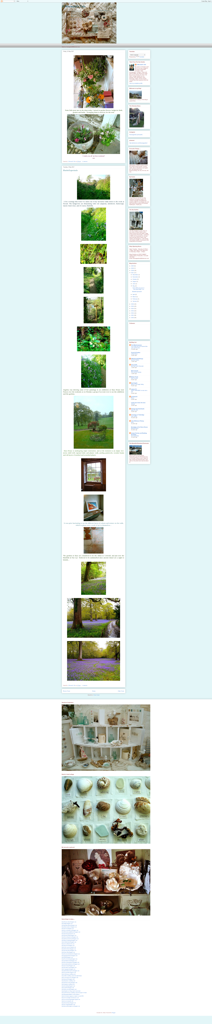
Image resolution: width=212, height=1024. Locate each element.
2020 (132, 266)
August (135, 281)
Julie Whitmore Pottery (137, 421)
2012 (132, 313)
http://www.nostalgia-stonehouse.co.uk (70, 997)
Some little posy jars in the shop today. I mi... (138, 288)
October (135, 279)
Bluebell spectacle (70, 170)
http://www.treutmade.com (67, 1001)
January (135, 301)
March (134, 296)
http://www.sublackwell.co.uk (68, 943)
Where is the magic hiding (137, 384)
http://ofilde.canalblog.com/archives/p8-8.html (72, 975)
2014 (132, 308)
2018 (132, 270)
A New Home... (134, 354)
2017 (132, 272)
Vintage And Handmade (137, 408)
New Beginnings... (135, 435)
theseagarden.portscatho (136, 134)
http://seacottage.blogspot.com (68, 965)
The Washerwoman (136, 345)
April (134, 294)
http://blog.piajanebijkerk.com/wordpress (70, 994)
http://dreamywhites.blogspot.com (69, 950)
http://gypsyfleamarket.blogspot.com (69, 955)
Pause (132, 398)
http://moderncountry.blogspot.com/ (69, 982)
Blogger (113, 1012)
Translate (141, 57)
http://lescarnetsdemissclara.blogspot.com (71, 953)
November (135, 277)
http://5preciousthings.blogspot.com (69, 940)
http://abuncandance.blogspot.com (69, 927)
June (134, 283)
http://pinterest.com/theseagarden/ (138, 143)
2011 (132, 315)
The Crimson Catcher (136, 372)
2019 (132, 268)
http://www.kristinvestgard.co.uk (69, 972)
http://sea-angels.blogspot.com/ (68, 1004)
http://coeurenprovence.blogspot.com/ (70, 977)
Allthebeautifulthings (137, 358)
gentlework (134, 396)
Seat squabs (134, 416)
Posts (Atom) (97, 695)
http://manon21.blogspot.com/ (68, 979)
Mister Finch (134, 377)
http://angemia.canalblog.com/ (68, 984)
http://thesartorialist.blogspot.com (69, 935)
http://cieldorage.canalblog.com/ (69, 974)
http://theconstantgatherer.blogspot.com (70, 962)
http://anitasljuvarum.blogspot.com (69, 960)
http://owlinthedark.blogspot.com (69, 942)
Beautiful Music (135, 428)
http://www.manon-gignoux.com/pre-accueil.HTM (72, 996)
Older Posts (121, 691)
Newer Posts (66, 691)
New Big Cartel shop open (137, 366)
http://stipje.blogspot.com (67, 923)
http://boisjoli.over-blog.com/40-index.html (71, 991)
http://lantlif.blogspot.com (67, 957)
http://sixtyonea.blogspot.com (68, 945)
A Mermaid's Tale (74, 6)
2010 (132, 317)
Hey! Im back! (134, 378)
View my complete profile (135, 83)
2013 (132, 310)
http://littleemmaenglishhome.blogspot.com (71, 932)
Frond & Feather (135, 352)
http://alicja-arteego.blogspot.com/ (69, 989)
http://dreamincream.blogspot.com (69, 967)
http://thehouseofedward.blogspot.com (70, 938)
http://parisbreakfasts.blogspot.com (69, 925)
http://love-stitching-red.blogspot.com (70, 930)
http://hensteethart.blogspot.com (69, 1002)
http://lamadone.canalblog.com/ (68, 980)
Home (94, 691)
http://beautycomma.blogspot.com (69, 921)
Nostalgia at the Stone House (139, 427)
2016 (132, 304)
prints (132, 422)
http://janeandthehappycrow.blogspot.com (71, 1006)
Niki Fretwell (134, 370)
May (134, 286)
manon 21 (134, 389)
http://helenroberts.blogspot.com (69, 948)
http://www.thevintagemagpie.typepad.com (71, 999)
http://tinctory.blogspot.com (68, 928)
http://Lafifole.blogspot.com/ (68, 987)
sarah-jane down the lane (138, 402)
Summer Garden (135, 360)
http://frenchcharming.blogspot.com (69, 959)
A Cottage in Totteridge (137, 414)
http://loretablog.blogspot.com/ (68, 986)
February (135, 299)
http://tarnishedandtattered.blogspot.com (71, 964)
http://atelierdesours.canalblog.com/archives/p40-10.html (74, 992)
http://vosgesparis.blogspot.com (68, 969)
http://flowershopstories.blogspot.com (70, 937)
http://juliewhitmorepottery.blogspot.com (70, 970)
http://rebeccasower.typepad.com (69, 947)
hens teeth (134, 364)
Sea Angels (134, 383)
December (135, 274)
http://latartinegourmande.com (68, 933)
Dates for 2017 (134, 410)
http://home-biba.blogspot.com (68, 952)
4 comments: (85, 161)
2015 (132, 306)
